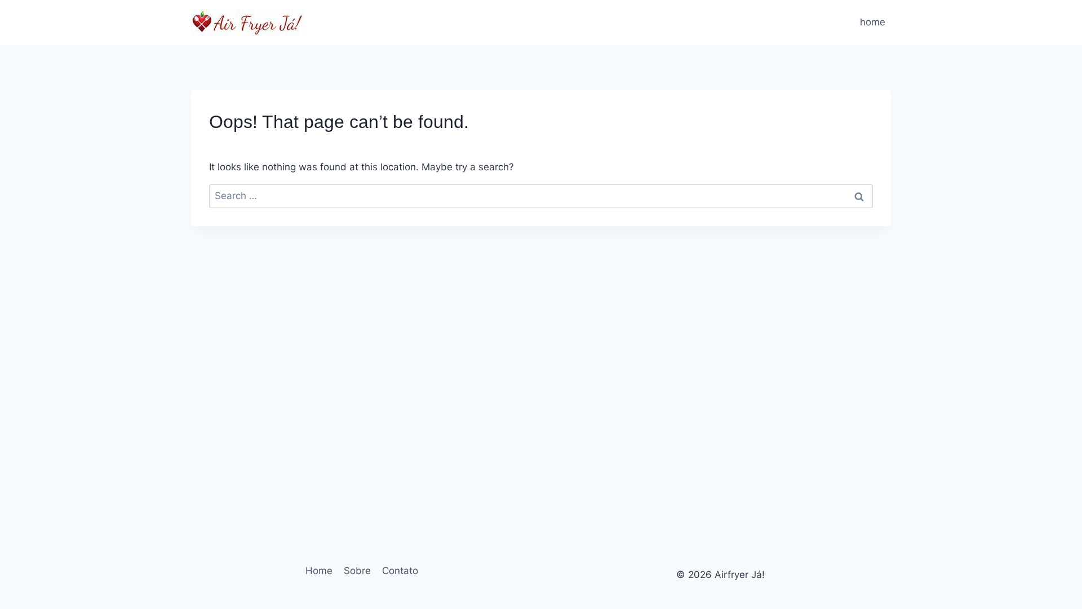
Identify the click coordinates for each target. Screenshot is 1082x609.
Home (318, 570)
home (872, 22)
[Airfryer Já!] (247, 22)
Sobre (357, 570)
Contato (400, 570)
